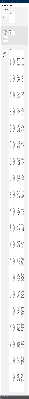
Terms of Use (5, 397)
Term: (3, 16)
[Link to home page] (2, 1)
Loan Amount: (4, 30)
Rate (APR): (4, 13)
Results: (10, 30)
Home (13, 1)
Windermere (7, 396)
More (20, 2)
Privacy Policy (9, 397)
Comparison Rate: (5, 39)
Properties (17, 2)
